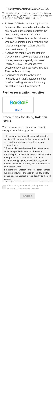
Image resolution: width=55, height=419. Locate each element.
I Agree (27, 195)
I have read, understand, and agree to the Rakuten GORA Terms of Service (27, 187)
